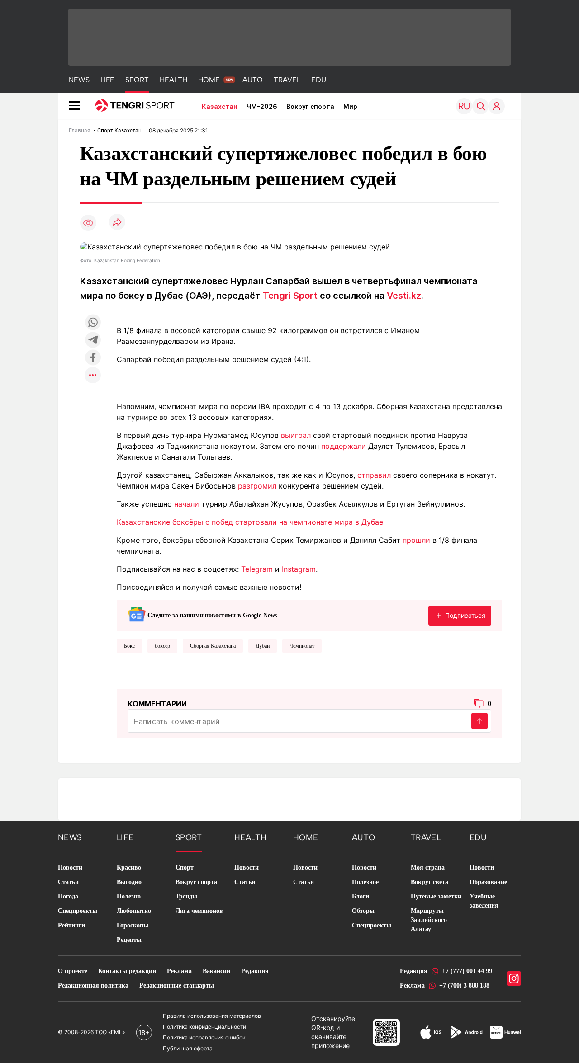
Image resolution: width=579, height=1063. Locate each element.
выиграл (296, 435)
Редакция (255, 971)
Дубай (263, 646)
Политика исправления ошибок (204, 1037)
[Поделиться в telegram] (93, 340)
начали (186, 503)
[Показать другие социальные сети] (93, 376)
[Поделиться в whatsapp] (93, 323)
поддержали (343, 446)
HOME (209, 79)
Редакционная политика (93, 985)
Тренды (186, 896)
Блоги (360, 896)
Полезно (129, 896)
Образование (488, 882)
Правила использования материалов (212, 1015)
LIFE (107, 79)
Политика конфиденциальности (204, 1026)
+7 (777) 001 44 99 (467, 971)
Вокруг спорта (310, 106)
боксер (162, 646)
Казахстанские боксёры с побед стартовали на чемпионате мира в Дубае (250, 522)
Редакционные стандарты (176, 985)
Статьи (68, 882)
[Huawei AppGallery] (505, 1032)
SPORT (137, 79)
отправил (374, 475)
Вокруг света (429, 882)
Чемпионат (302, 646)
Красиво (129, 867)
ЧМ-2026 (262, 106)
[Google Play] (466, 1032)
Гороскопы (132, 925)
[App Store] (431, 1032)
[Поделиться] (117, 222)
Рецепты (129, 939)
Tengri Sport (290, 295)
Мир (350, 106)
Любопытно (134, 911)
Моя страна (428, 867)
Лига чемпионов (199, 911)
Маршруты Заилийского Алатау (429, 920)
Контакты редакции (127, 971)
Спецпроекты (77, 911)
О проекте (72, 971)
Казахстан (219, 106)
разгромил (257, 485)
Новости (70, 867)
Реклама (179, 971)
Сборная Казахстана (213, 646)
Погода (68, 896)
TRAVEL (287, 79)
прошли (416, 540)
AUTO (252, 79)
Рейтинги (71, 925)
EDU (318, 79)
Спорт (185, 867)
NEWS (79, 79)
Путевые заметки (436, 896)
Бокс (129, 646)
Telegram (257, 569)
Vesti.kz (404, 295)
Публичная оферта (188, 1048)
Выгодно (129, 882)
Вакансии (216, 971)
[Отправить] (479, 721)
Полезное (365, 882)
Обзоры (363, 911)
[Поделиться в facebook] (93, 358)
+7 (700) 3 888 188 (464, 985)
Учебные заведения (484, 901)
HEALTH (173, 79)
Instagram (299, 569)
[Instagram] (514, 978)
